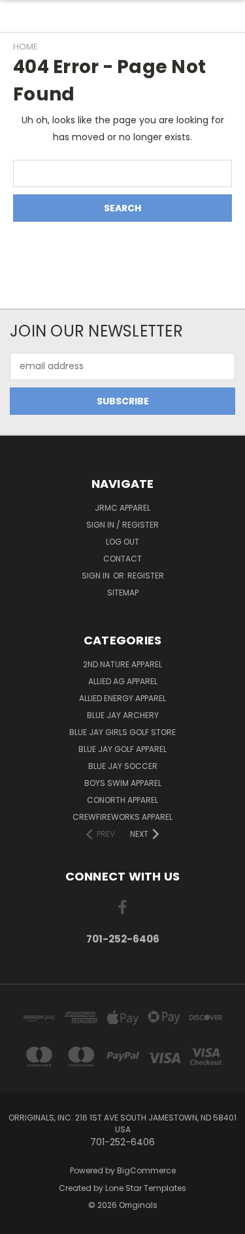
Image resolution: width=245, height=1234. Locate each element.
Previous (20, 1221)
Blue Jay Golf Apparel (122, 749)
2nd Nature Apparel (122, 664)
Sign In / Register (122, 524)
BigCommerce (146, 1170)
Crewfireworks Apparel (122, 816)
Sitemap (123, 592)
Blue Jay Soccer (122, 766)
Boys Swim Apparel (122, 783)
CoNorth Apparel (122, 799)
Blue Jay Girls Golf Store (122, 732)
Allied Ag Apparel (122, 681)
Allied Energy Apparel (122, 698)
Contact (122, 558)
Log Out (122, 541)
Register (145, 575)
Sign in (97, 575)
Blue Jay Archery (123, 715)
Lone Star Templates (145, 1188)
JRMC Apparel (122, 507)
